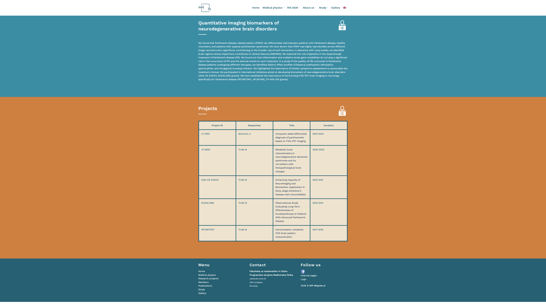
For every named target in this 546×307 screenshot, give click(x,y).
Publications (205, 285)
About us (308, 7)
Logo (303, 279)
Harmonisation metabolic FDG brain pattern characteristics (289, 233)
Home (255, 7)
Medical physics (272, 7)
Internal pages (309, 275)
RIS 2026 (292, 7)
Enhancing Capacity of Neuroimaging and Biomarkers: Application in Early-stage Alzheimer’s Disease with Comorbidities (290, 187)
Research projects (208, 278)
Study (322, 7)
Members (203, 282)
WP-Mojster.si (317, 285)
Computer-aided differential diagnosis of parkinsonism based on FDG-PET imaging (291, 137)
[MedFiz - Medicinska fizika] (210, 8)
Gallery (335, 7)
